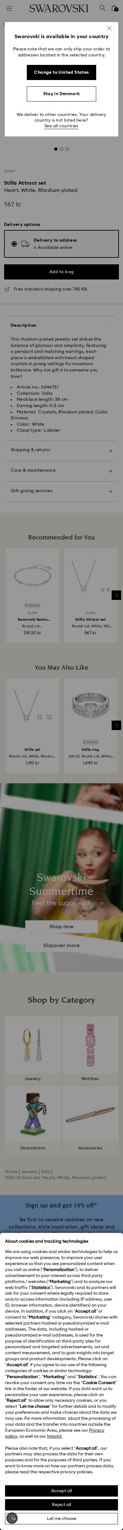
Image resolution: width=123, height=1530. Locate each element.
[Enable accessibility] (12, 1518)
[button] (109, 28)
